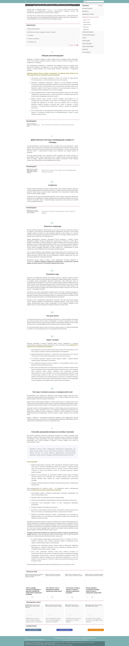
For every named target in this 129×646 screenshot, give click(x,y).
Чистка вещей (86, 52)
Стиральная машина (88, 35)
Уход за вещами (87, 43)
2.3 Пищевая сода (31, 42)
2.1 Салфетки (30, 35)
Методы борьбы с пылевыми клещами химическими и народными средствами (93, 590)
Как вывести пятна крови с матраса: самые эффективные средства (94, 620)
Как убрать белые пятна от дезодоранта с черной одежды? (73, 620)
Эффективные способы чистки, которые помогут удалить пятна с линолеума (34, 620)
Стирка (84, 38)
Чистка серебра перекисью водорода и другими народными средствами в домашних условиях (34, 591)
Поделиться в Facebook (64, 629)
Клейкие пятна (87, 24)
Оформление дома (87, 32)
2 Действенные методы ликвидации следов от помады (41, 32)
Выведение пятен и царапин (90, 17)
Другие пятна (86, 20)
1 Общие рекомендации (33, 29)
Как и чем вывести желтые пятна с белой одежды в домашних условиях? (53, 620)
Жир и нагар (86, 22)
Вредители (85, 11)
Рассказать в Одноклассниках (95, 629)
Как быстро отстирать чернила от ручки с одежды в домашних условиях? (73, 590)
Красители (86, 27)
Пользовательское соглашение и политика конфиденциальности (74, 638)
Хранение (85, 49)
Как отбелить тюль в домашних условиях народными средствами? (54, 589)
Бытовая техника (87, 8)
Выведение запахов (88, 14)
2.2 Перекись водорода (33, 38)
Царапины (86, 29)
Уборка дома (86, 40)
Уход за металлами (87, 46)
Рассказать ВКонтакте (33, 629)
